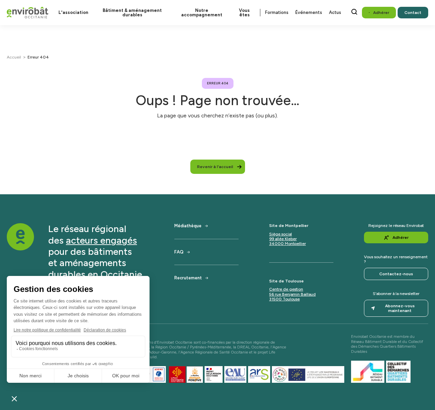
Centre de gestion (286, 289)
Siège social (280, 234)
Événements (308, 12)
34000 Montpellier (287, 243)
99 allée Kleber (283, 238)
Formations (277, 12)
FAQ (179, 252)
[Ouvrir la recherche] (354, 12)
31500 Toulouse (284, 299)
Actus (335, 12)
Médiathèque (188, 225)
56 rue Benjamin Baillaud (292, 294)
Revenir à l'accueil (215, 166)
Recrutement (188, 277)
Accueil (14, 57)
